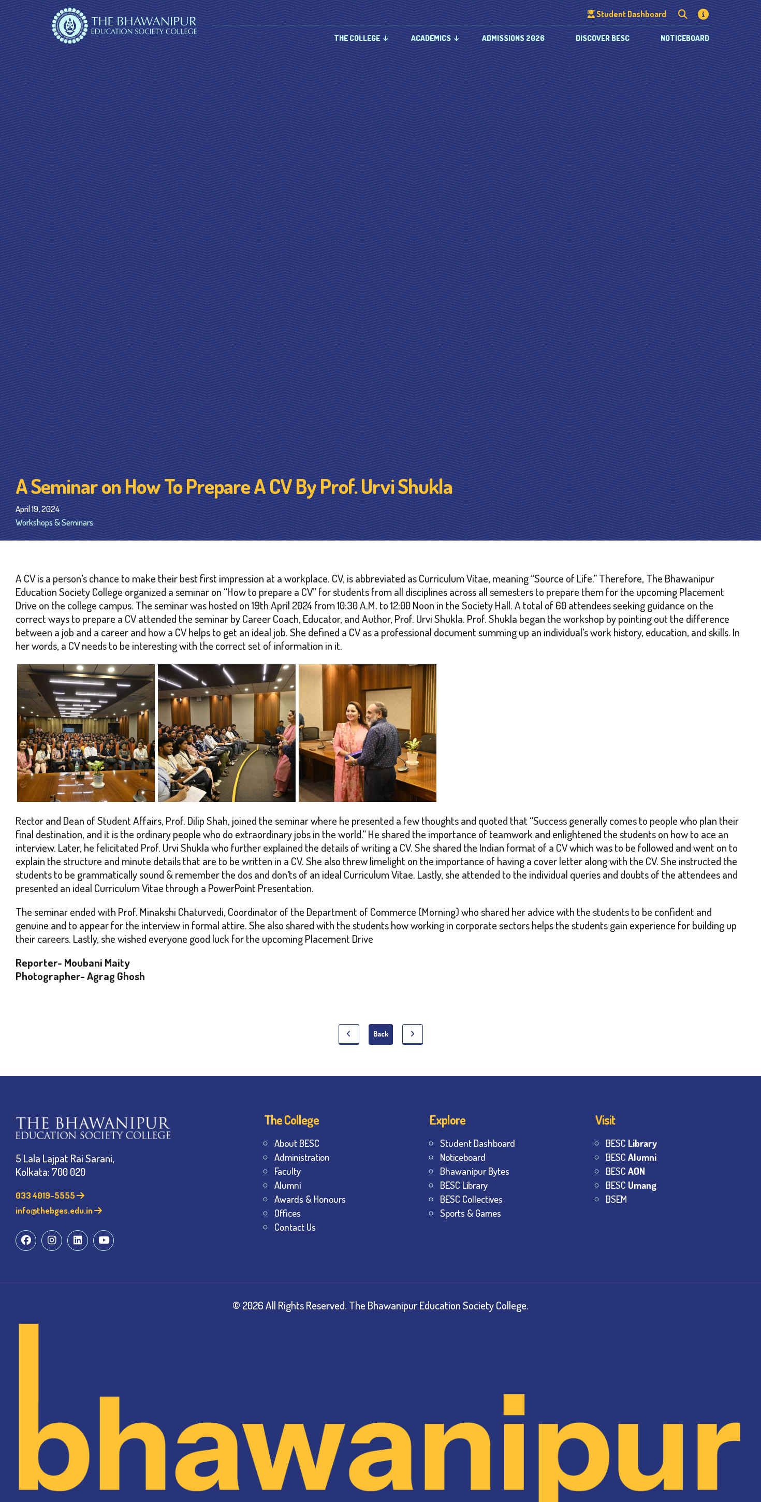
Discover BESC (603, 38)
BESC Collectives (471, 1199)
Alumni (287, 1185)
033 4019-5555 (46, 1195)
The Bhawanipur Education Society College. (439, 1305)
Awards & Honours (310, 1199)
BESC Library (464, 1185)
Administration (302, 1157)
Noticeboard (685, 38)
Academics (431, 38)
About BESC (296, 1143)
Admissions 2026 (513, 38)
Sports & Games (470, 1213)
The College (357, 38)
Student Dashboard (477, 1143)
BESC (631, 1143)
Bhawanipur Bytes (474, 1171)
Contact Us (295, 1227)
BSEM (616, 1199)
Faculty (287, 1171)
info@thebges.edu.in (55, 1210)
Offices (287, 1213)
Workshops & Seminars (54, 522)
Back (380, 1033)
